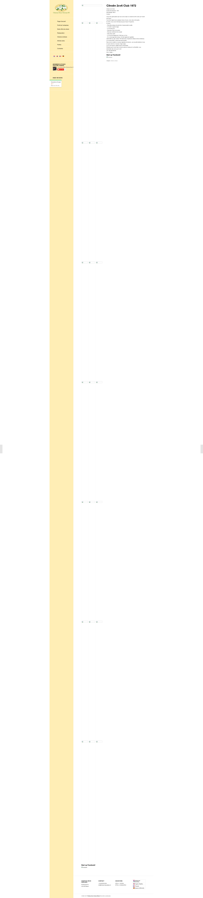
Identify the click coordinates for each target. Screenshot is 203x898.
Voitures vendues (114, 60)
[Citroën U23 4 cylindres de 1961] (202, 449)
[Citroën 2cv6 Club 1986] (1, 449)
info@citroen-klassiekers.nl (104, 885)
